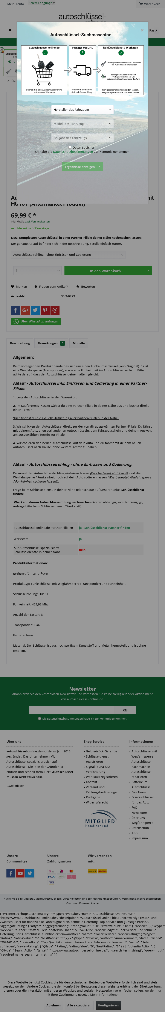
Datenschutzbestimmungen (73, 152)
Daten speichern (84, 147)
